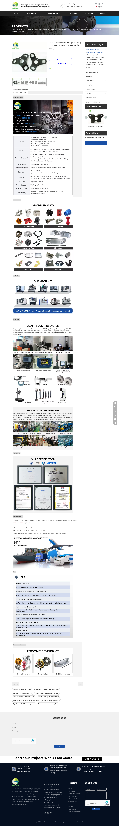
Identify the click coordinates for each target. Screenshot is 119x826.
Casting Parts (90, 89)
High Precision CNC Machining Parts (47, 693)
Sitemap (84, 822)
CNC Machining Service (52, 784)
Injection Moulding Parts (93, 102)
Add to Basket (59, 63)
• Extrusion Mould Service (52, 808)
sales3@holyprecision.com (58, 773)
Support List (73, 801)
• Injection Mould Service (52, 805)
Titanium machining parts (95, 64)
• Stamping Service (50, 797)
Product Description (19, 92)
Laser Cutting (90, 81)
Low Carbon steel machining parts (97, 57)
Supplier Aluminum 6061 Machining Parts (26, 700)
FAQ (96, 143)
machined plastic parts (94, 60)
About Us (72, 804)
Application (72, 796)
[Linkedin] (99, 3)
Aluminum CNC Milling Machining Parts (46, 690)
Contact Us (72, 809)
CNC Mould (89, 93)
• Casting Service (49, 802)
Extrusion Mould (91, 98)
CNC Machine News (75, 812)
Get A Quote (92, 759)
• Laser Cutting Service (51, 790)
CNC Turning (90, 68)
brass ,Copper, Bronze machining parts (97, 55)
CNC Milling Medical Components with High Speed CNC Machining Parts (96, 126)
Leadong (77, 822)
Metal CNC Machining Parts (51, 700)
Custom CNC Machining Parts (22, 693)
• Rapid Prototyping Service (53, 795)
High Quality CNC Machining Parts (24, 704)
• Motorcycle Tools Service (53, 792)
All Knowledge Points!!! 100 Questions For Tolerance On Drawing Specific (96, 137)
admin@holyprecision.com (79, 4)
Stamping (89, 85)
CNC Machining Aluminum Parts (48, 697)
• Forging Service (49, 800)
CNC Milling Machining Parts (22, 690)
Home (71, 788)
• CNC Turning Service (51, 787)
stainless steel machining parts (97, 62)
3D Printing (89, 76)
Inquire (59, 59)
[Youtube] (102, 3)
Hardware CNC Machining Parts (48, 704)
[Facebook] (96, 3)
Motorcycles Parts (92, 72)
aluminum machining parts (95, 52)
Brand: (15, 90)
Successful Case (74, 799)
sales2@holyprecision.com (58, 770)
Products (72, 791)
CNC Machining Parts (92, 49)
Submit (59, 746)
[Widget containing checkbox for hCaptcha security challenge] (24, 741)
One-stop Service (75, 794)
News (71, 806)
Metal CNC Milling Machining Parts (24, 697)
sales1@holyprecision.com (58, 768)
